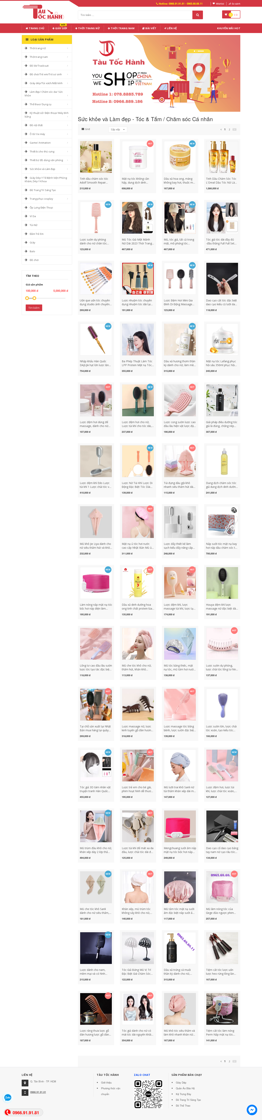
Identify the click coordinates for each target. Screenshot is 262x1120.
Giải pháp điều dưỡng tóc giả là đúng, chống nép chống (221, 426)
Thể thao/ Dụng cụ (40, 104)
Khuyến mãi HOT (228, 28)
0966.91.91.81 (38, 1092)
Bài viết (151, 28)
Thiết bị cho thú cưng (42, 151)
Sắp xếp (116, 129)
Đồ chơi (34, 260)
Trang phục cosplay (41, 198)
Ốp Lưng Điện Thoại (41, 207)
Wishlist (220, 3)
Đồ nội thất (36, 125)
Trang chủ (36, 28)
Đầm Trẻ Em (37, 234)
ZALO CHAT (142, 1075)
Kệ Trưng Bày (183, 1094)
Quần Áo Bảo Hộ (185, 1088)
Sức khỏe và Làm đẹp (42, 169)
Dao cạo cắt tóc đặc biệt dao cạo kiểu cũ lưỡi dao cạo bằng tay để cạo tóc (221, 304)
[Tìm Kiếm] (197, 15)
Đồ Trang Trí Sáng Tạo (43, 190)
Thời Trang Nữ (88, 28)
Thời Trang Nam (122, 28)
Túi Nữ (33, 225)
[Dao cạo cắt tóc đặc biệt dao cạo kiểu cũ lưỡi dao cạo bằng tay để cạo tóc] (222, 278)
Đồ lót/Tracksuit (39, 65)
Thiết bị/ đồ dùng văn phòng (46, 160)
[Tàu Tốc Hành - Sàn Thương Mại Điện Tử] (44, 11)
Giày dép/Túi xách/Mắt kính (46, 83)
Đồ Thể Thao (183, 1105)
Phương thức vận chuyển (110, 1091)
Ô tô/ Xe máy (37, 134)
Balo (32, 251)
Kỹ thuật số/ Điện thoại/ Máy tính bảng (46, 114)
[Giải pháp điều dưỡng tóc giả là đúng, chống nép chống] (222, 400)
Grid (87, 129)
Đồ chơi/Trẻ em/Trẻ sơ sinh (46, 74)
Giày (32, 242)
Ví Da (33, 216)
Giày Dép (60, 27)
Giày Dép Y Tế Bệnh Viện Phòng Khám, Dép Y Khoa (46, 179)
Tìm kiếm (34, 307)
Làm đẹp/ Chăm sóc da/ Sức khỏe (44, 93)
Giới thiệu (106, 1082)
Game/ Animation (40, 142)
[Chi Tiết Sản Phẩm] (89, 143)
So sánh (236, 3)
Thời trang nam (39, 57)
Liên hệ (171, 28)
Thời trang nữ (38, 48)
